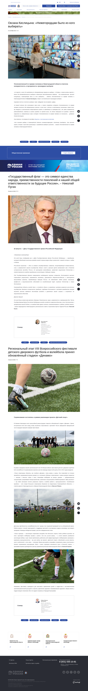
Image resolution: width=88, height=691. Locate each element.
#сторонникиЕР (34, 342)
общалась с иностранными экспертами (44, 119)
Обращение (49, 6)
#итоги (33, 141)
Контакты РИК (13, 663)
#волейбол (64, 620)
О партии (10, 9)
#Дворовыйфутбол (45, 620)
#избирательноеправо (44, 141)
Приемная (55, 9)
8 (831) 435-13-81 (67, 661)
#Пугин (44, 342)
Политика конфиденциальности (15, 684)
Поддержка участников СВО (44, 12)
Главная (9, 17)
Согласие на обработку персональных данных (18, 686)
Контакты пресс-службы (32, 663)
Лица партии (19, 9)
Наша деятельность (31, 9)
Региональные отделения (50, 660)
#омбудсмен (55, 141)
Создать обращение (68, 152)
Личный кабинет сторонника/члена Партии (68, 6)
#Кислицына (64, 141)
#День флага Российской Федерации (58, 342)
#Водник (55, 620)
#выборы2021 (24, 141)
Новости (23, 17)
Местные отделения (44, 9)
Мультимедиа (64, 9)
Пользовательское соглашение (15, 683)
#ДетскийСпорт (34, 620)
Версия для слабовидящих (74, 2)
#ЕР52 (25, 342)
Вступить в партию (75, 9)
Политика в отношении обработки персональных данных (20, 685)
